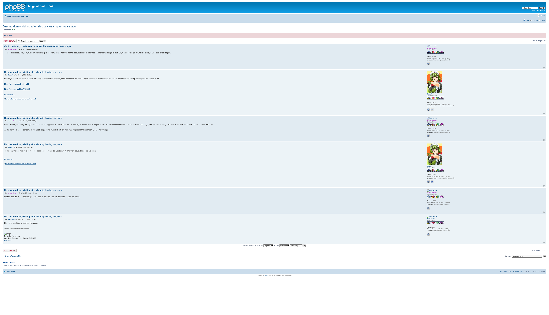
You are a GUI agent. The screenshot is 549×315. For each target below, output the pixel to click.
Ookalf (10, 75)
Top (544, 68)
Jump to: (508, 256)
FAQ (527, 20)
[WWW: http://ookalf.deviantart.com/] (428, 109)
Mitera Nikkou (12, 49)
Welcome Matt (22, 16)
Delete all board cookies (516, 271)
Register (535, 20)
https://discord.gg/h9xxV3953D (17, 89)
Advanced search (538, 10)
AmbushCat (12, 219)
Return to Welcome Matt (13, 256)
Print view (538, 15)
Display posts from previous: (253, 245)
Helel (13, 30)
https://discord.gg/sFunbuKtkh (16, 84)
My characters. (9, 94)
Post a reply (7, 40)
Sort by (277, 245)
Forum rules (8, 35)
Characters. (8, 240)
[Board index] (16, 7)
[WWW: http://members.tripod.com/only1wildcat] (428, 234)
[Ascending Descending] (298, 245)
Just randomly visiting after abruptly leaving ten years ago (39, 26)
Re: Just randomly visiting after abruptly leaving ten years (33, 72)
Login (543, 20)
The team (503, 271)
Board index (11, 16)
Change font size (543, 15)
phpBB (267, 275)
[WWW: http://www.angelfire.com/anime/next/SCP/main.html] (428, 63)
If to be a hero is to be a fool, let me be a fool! (20, 99)
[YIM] (432, 109)
